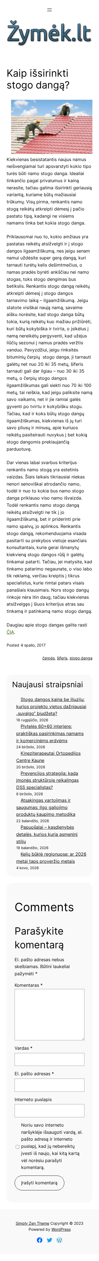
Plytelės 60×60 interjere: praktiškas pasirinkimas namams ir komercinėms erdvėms (50, 733)
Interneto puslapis (33, 1099)
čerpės (48, 658)
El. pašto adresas (34, 1073)
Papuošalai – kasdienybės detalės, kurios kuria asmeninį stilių (47, 834)
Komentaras (29, 985)
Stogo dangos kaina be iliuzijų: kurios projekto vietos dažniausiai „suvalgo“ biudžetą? (51, 706)
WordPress (61, 1229)
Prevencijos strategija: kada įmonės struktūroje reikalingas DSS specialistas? (47, 780)
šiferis (62, 658)
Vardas (23, 1048)
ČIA (10, 632)
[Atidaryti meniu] (49, 10)
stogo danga (81, 658)
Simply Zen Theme (32, 1223)
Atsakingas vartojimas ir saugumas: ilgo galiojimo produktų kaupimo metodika (45, 807)
